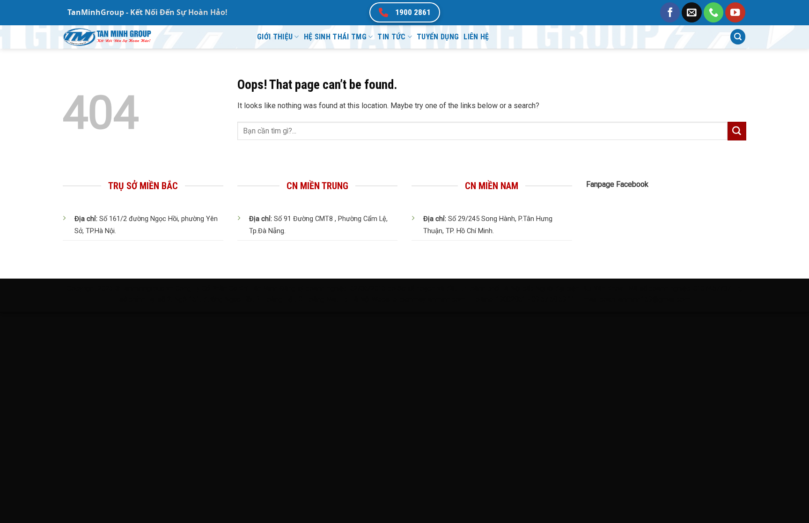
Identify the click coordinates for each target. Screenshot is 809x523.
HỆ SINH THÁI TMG (335, 36)
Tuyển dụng (438, 36)
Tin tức (391, 36)
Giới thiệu (275, 36)
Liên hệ (476, 36)
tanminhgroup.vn (147, 289)
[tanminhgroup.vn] (153, 37)
